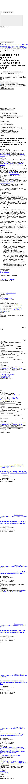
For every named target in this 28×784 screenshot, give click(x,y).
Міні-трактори (16, 751)
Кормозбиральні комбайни (16, 750)
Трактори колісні (4, 747)
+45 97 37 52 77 (17, 309)
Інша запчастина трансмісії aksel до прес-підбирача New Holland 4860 (12, 734)
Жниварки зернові (5, 748)
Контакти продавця (15, 755)
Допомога (7, 755)
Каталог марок (24, 762)
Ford (22, 46)
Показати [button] (10, 305)
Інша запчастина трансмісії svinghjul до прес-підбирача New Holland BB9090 (13, 572)
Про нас (2, 755)
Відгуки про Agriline (15, 762)
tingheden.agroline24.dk (6, 298)
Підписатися (4, 588)
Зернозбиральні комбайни (16, 747)
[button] (14, 34)
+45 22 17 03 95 (17, 308)
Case (1, 46)
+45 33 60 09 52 (17, 305)
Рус (3, 758)
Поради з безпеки (4, 272)
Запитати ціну (4, 121)
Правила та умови (5, 761)
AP (27, 45)
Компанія (18, 348)
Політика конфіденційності (17, 761)
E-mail (17, 355)
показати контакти (5, 154)
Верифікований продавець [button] (7, 280)
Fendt (19, 46)
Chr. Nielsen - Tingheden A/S (7, 279)
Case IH (5, 46)
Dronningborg (14, 46)
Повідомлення (18, 359)
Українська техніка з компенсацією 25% (10, 763)
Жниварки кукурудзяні (6, 751)
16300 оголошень (11, 293)
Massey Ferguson (8, 47)
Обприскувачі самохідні (10, 752)
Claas (8, 46)
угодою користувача (16, 368)
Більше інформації (5, 399)
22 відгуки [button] (2, 297)
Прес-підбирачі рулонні (16, 748)
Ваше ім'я (18, 346)
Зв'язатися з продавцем (7, 109)
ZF (13, 47)
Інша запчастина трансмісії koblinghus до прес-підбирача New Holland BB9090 (13, 472)
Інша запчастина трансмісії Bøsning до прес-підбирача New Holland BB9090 (13, 522)
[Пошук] (11, 20)
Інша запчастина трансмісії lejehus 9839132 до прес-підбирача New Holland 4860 (13, 682)
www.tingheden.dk (4, 311)
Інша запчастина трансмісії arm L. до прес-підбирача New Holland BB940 (12, 631)
